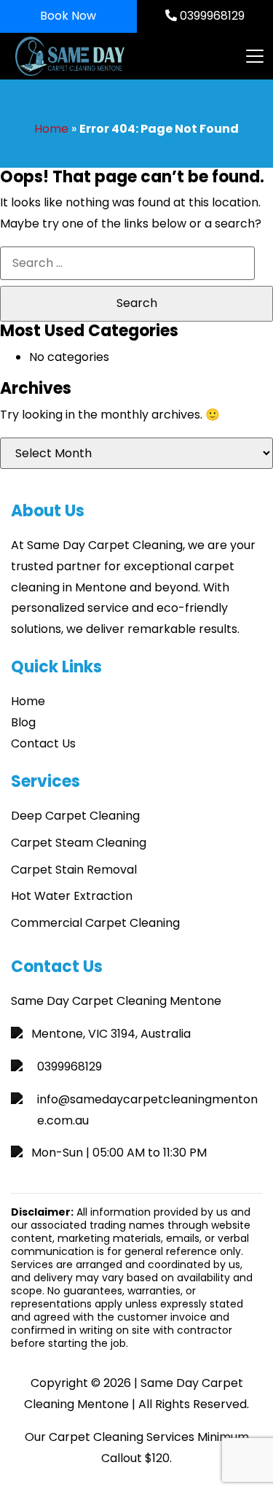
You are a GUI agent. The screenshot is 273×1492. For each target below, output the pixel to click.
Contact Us (43, 743)
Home (51, 128)
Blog (23, 722)
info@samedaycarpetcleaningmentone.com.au (147, 1110)
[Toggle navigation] (254, 56)
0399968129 (211, 15)
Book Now (68, 15)
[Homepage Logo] (96, 56)
